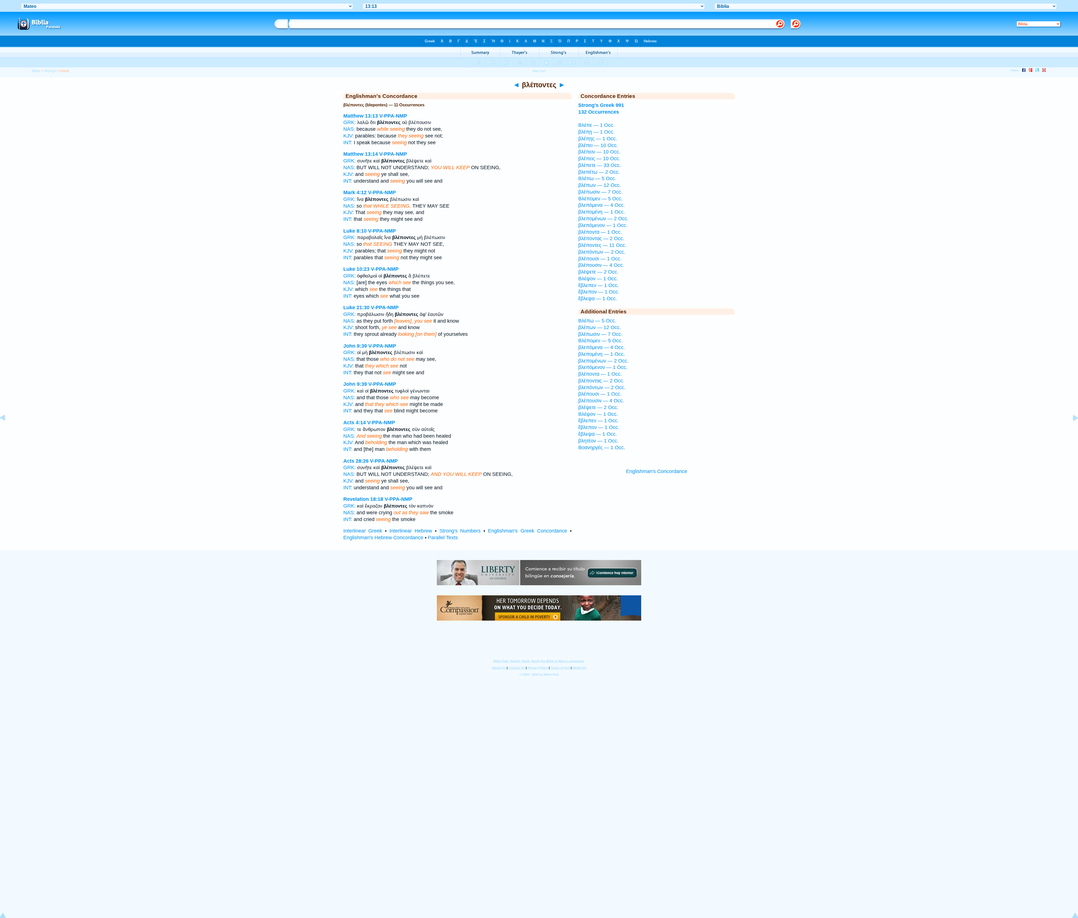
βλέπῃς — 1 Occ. (597, 138)
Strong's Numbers (460, 531)
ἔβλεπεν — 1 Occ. (598, 285)
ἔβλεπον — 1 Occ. (598, 292)
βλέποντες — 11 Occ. (602, 245)
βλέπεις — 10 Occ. (599, 158)
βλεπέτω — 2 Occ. (599, 172)
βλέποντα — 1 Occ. (600, 232)
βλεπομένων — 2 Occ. (603, 218)
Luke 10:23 (356, 269)
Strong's (50, 71)
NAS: (349, 129)
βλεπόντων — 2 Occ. (601, 252)
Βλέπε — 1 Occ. (596, 125)
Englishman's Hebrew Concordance (383, 537)
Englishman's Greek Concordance (527, 531)
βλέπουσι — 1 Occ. (600, 258)
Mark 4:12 (355, 192)
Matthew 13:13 (360, 116)
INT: (347, 142)
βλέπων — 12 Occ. (599, 185)
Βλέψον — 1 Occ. (598, 278)
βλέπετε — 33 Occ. (599, 165)
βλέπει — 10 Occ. (598, 145)
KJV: (348, 136)
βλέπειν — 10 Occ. (599, 152)
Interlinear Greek (362, 531)
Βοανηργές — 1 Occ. (601, 447)
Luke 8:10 (355, 231)
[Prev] (7, 430)
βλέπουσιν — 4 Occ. (601, 265)
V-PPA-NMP (393, 116)
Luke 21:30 (356, 307)
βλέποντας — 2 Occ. (601, 238)
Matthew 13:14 (360, 154)
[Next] (1071, 430)
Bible (36, 71)
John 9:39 (355, 346)
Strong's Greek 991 (601, 105)
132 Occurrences (598, 112)
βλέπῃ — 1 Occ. (596, 132)
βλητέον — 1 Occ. (598, 441)
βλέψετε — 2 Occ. (598, 272)
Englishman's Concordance (656, 471)
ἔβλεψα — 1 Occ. (597, 298)
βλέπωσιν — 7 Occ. (600, 192)
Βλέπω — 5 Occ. (597, 178)
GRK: (349, 122)
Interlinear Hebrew (410, 531)
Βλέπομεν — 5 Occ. (600, 198)
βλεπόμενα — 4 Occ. (601, 205)
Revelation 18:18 (363, 499)
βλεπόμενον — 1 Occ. (602, 225)
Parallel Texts (443, 537)
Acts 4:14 (354, 422)
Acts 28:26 (356, 461)
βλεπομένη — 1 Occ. (601, 212)
